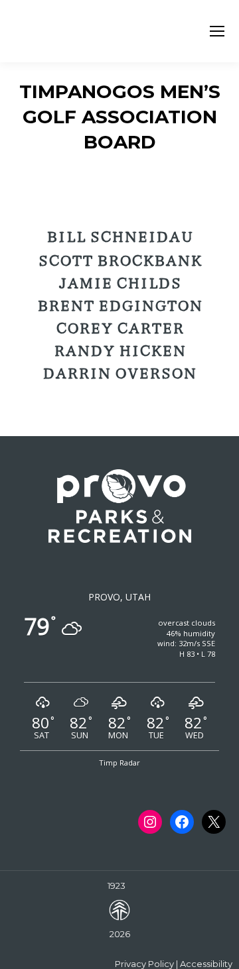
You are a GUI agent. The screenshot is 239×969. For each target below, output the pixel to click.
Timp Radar (119, 763)
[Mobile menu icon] (217, 31)
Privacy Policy (144, 963)
